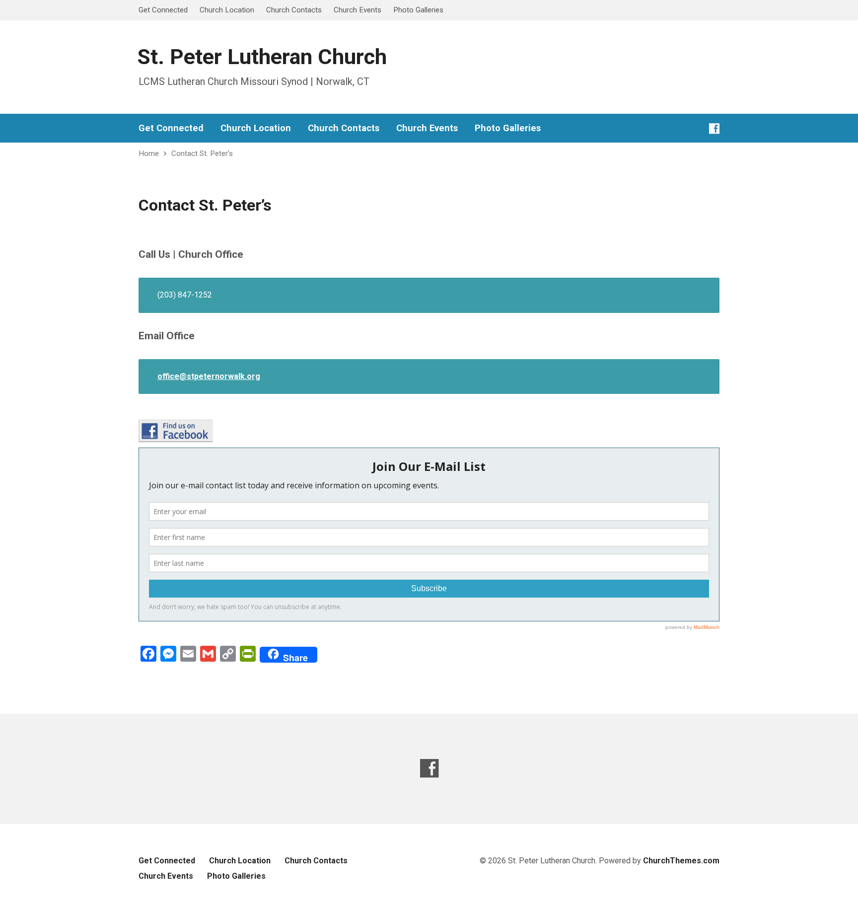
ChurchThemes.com (681, 860)
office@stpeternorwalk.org (208, 376)
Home (149, 153)
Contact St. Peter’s (202, 153)
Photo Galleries (418, 9)
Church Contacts (294, 9)
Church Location (227, 9)
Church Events (357, 9)
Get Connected (163, 9)
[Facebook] (714, 128)
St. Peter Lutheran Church (262, 57)
